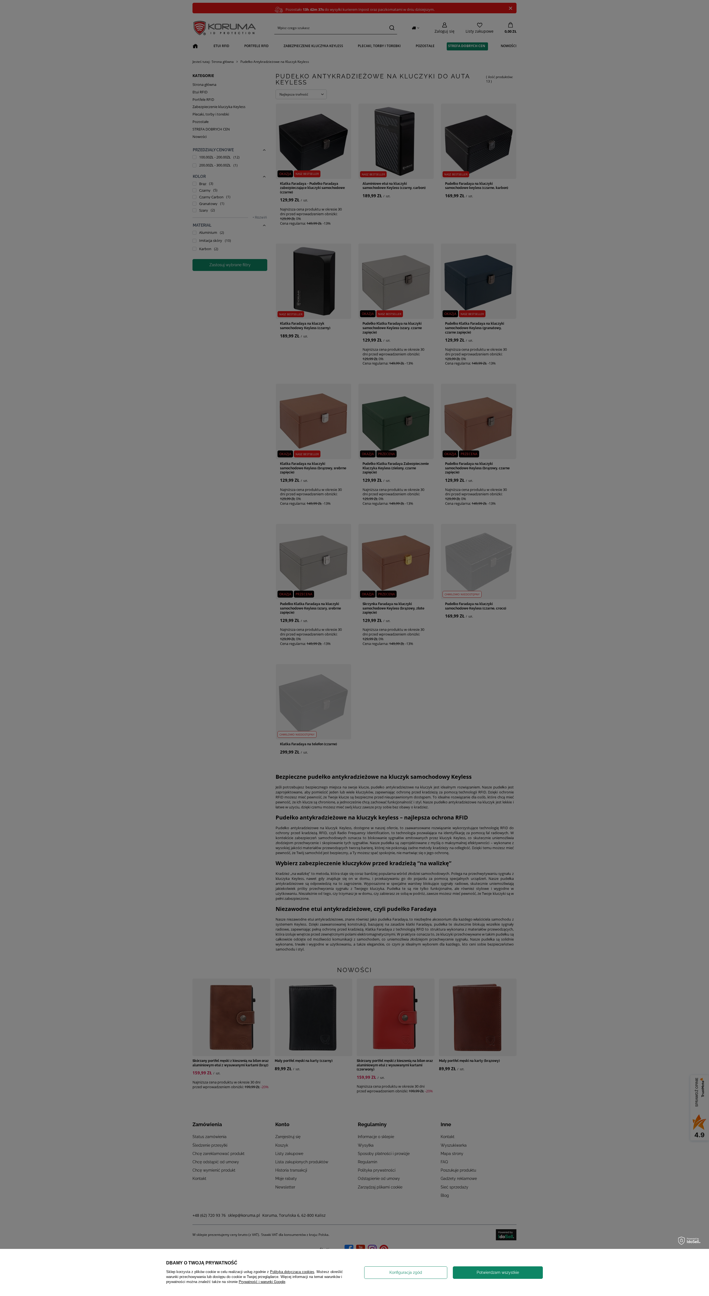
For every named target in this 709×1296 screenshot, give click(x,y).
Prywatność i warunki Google (262, 1282)
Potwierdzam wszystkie (498, 1272)
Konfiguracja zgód (405, 1272)
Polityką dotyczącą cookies (292, 1272)
